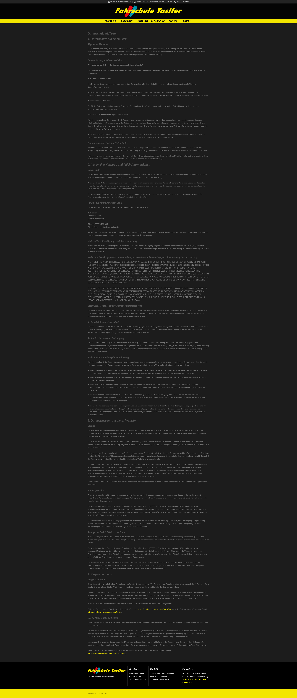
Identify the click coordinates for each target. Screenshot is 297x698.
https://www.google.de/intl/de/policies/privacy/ (107, 653)
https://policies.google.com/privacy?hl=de (104, 612)
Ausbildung (111, 21)
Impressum (92, 693)
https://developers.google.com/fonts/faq (154, 609)
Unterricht (127, 21)
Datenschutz (103, 693)
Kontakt (186, 21)
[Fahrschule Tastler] (148, 11)
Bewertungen (158, 21)
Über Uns (172, 21)
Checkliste (142, 21)
